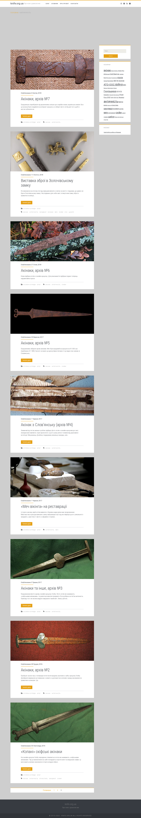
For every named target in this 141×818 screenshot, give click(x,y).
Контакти (74, 3)
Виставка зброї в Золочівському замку (52, 151)
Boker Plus (121, 70)
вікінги (109, 105)
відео (105, 105)
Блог (47, 3)
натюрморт (111, 113)
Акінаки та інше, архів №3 (52, 559)
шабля (71, 212)
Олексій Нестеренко (114, 95)
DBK (118, 74)
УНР (112, 97)
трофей (123, 113)
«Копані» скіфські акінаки (52, 723)
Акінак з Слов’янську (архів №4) (52, 395)
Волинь (105, 88)
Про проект (64, 3)
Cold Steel (113, 74)
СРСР (108, 97)
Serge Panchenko (108, 81)
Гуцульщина (110, 91)
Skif (115, 81)
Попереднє (47, 790)
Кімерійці (106, 95)
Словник (54, 3)
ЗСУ (117, 91)
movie (120, 77)
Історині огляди (29, 122)
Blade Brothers (114, 70)
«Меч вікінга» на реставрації (52, 477)
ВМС (124, 85)
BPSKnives (107, 74)
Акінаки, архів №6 (52, 241)
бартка (120, 102)
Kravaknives (114, 77)
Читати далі (27, 116)
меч (56, 212)
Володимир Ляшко (112, 88)
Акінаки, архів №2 (52, 641)
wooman (121, 81)
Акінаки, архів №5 (52, 314)
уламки (106, 117)
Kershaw (109, 77)
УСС (66, 212)
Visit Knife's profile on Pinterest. (112, 132)
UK (117, 81)
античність (56, 122)
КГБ (120, 91)
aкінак (47, 122)
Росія (121, 95)
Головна (14, 13)
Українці (121, 97)
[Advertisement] (70, 28)
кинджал (43, 212)
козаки (50, 212)
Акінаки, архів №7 (52, 70)
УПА (114, 97)
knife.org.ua (17, 3)
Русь (105, 97)
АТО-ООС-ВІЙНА (113, 84)
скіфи (61, 212)
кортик (121, 109)
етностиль (44, 778)
